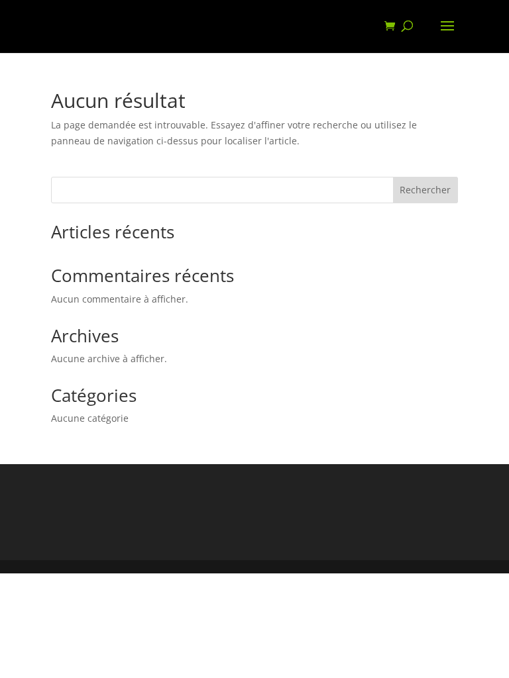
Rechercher (425, 189)
